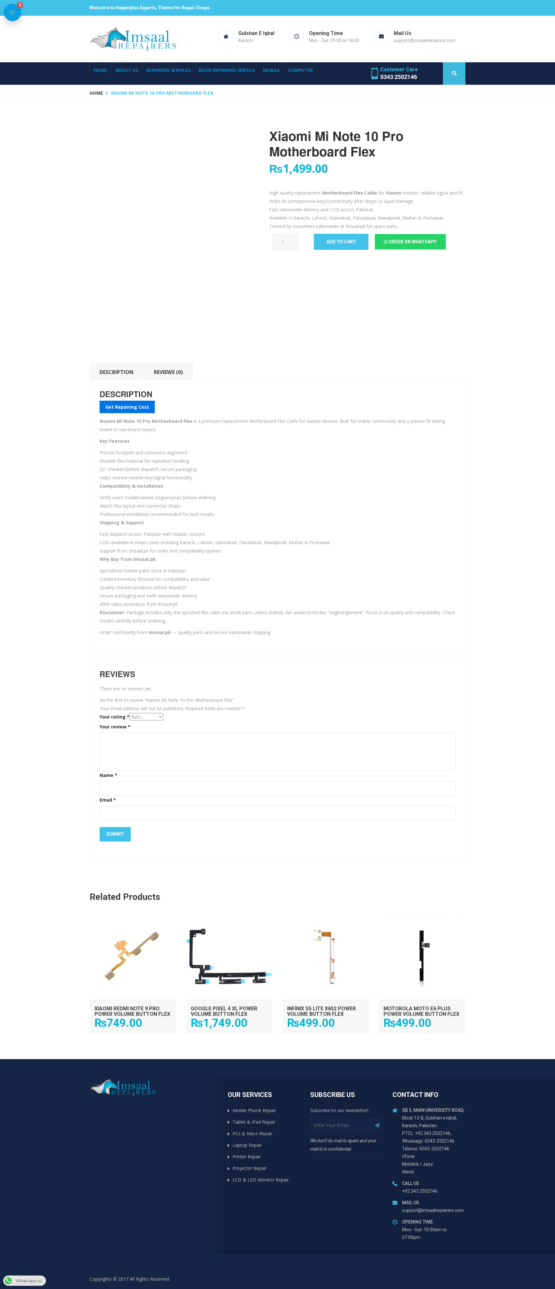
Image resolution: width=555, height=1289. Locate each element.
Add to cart (341, 241)
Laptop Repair (247, 1145)
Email (108, 800)
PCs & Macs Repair (252, 1133)
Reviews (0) (168, 372)
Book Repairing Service (227, 70)
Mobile (271, 70)
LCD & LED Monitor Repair (261, 1180)
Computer (300, 70)
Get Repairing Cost (127, 407)
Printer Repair (247, 1157)
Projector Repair (250, 1168)
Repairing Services (168, 70)
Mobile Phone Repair (254, 1110)
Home (100, 70)
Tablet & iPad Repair (254, 1122)
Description (117, 372)
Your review (115, 727)
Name (108, 775)
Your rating (114, 717)
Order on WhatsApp (412, 241)
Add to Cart (133, 919)
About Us (126, 70)
